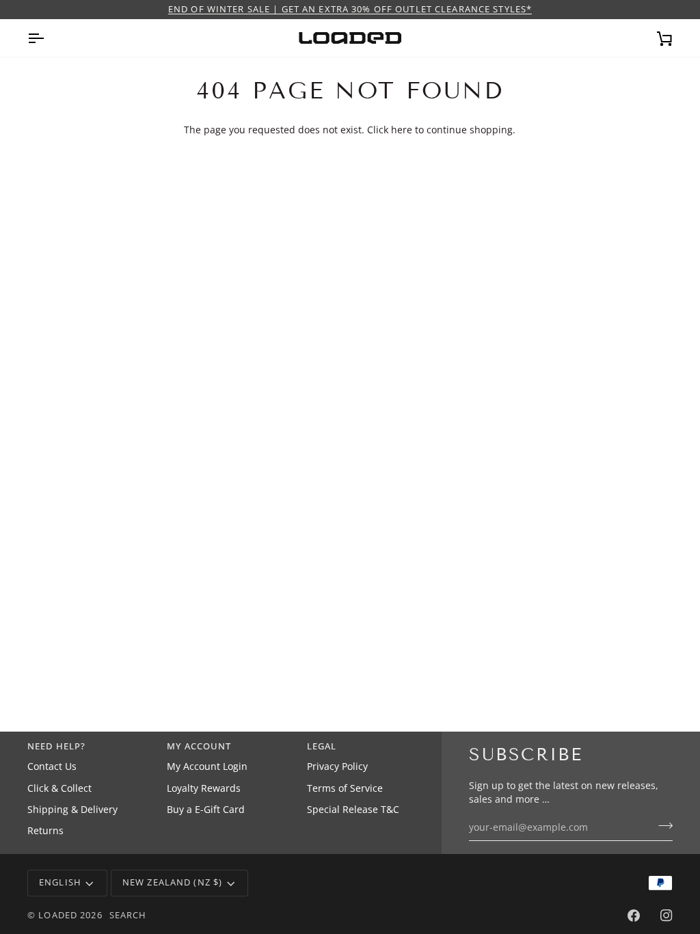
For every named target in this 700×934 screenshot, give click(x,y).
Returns (45, 831)
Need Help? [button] (56, 746)
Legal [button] (322, 746)
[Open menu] (47, 38)
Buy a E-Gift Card (206, 809)
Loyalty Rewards (204, 788)
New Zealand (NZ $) (172, 882)
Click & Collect (59, 788)
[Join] (661, 826)
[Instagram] (666, 915)
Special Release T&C (353, 809)
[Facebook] (634, 915)
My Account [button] (199, 746)
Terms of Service (345, 788)
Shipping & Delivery (72, 809)
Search (128, 915)
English (60, 882)
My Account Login (207, 766)
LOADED (57, 915)
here (401, 130)
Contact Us (52, 766)
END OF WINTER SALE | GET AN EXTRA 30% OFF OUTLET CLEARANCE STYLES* (350, 9)
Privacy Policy (337, 766)
